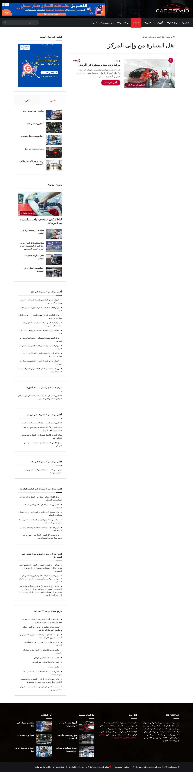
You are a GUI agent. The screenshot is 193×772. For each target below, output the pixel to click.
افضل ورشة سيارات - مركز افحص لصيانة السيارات (42, 423)
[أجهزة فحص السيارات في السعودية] (86, 726)
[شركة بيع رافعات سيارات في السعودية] (86, 751)
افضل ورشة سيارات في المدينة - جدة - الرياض (43, 395)
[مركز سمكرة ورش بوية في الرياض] (54, 234)
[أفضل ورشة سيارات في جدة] (54, 140)
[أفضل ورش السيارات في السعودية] (54, 272)
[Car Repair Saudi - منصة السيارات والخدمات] (172, 9)
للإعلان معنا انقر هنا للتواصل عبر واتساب (49, 767)
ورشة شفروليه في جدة (34, 148)
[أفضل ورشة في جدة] (54, 127)
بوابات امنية (124, 22)
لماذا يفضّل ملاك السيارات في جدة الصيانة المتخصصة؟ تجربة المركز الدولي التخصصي (32, 246)
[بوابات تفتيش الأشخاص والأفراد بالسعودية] (54, 165)
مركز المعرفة (172, 22)
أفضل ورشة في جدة (35, 123)
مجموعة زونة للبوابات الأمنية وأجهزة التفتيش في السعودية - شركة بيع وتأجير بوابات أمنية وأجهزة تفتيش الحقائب (40, 579)
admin (115, 61)
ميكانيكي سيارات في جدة (33, 111)
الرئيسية (185, 22)
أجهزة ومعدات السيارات (153, 22)
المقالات (136, 22)
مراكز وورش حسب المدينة (102, 22)
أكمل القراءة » (111, 82)
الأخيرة (27, 100)
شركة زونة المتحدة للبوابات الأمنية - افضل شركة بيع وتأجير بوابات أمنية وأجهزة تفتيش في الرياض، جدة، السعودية (40, 568)
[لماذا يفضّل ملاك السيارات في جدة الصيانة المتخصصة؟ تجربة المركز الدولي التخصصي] (54, 246)
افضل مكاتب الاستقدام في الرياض (45, 662)
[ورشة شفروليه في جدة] (54, 152)
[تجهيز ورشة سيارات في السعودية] (86, 739)
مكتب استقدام (53, 667)
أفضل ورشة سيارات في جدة (32, 136)
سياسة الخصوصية (122, 767)
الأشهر (53, 100)
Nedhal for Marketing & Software (83, 767)
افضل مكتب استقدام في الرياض (46, 657)
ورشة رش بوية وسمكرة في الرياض (99, 64)
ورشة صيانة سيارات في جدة (48, 368)
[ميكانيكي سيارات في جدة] (54, 115)
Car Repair (137, 767)
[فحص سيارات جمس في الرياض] (54, 259)
